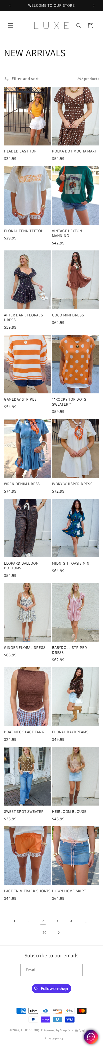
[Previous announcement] (9, 5)
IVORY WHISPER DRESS (72, 483)
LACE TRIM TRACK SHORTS (27, 891)
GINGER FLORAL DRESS (25, 647)
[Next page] (58, 932)
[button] (10, 25)
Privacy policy (54, 1038)
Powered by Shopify (57, 1030)
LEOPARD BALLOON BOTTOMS (21, 565)
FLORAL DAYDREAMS (70, 732)
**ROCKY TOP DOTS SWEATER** (69, 401)
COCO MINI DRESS (68, 315)
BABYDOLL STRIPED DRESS (69, 650)
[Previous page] (14, 921)
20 (44, 932)
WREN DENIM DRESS (22, 483)
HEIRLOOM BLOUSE (69, 811)
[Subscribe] (76, 970)
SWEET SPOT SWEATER (24, 811)
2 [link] (43, 921)
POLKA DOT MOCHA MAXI (74, 151)
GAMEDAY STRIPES (20, 399)
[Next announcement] (93, 5)
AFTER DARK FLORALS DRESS (23, 317)
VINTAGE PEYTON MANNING (67, 233)
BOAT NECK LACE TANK (24, 732)
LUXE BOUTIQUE (32, 1030)
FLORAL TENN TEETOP (24, 230)
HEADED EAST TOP (20, 151)
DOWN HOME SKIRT (69, 891)
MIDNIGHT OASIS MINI (71, 563)
